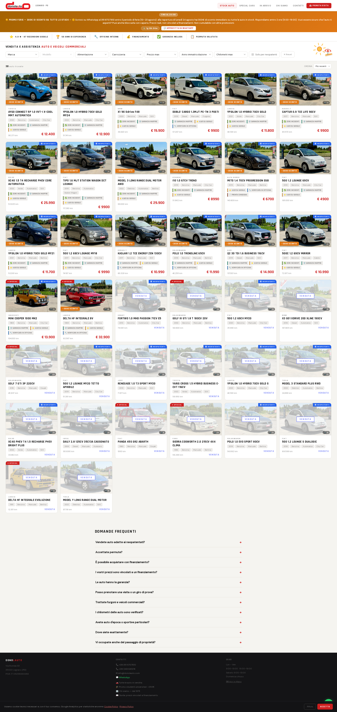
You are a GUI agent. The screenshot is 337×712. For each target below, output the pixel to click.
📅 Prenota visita (319, 5)
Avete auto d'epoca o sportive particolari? (122, 622)
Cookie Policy (111, 706)
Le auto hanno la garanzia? (112, 582)
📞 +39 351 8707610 (126, 664)
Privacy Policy (127, 706)
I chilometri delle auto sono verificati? (119, 612)
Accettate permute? (108, 552)
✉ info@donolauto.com (128, 673)
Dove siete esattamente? (111, 632)
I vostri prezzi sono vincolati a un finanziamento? (126, 572)
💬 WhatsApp (123, 677)
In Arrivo (265, 5)
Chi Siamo (282, 5)
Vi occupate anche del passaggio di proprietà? (125, 642)
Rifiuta (310, 706)
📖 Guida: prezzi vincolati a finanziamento (137, 695)
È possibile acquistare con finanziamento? (122, 562)
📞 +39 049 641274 (125, 669)
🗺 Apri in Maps (234, 681)
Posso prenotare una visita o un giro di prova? (124, 592)
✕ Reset (288, 54)
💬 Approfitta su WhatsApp (178, 28)
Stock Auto (227, 5)
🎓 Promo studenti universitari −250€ (135, 686)
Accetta (325, 706)
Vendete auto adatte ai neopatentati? (120, 542)
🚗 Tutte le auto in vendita (129, 682)
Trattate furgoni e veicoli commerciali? (120, 602)
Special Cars (247, 5)
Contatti (298, 5)
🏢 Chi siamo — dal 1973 (128, 691)
